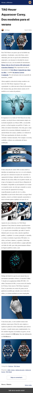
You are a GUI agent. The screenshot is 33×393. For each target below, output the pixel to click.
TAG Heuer (17, 366)
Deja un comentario (16, 377)
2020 (8, 370)
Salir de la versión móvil (16, 390)
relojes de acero (20, 370)
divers (13, 370)
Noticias (10, 366)
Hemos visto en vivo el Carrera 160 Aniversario (15, 65)
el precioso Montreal (7, 67)
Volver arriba (28, 385)
